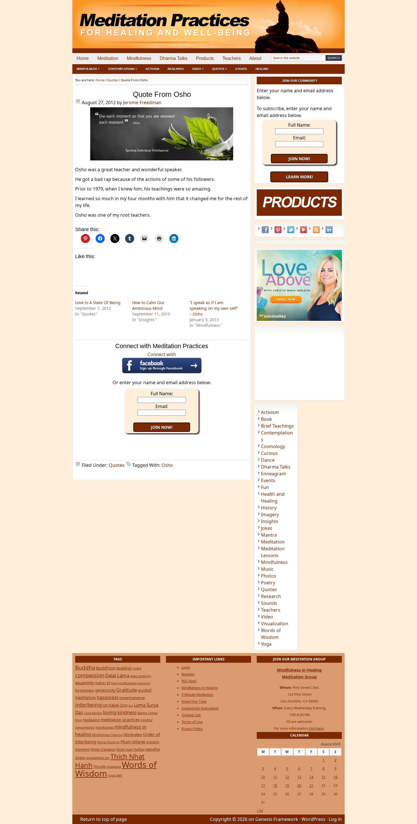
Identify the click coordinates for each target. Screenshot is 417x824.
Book (266, 419)
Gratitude (126, 690)
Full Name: (162, 393)
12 (287, 777)
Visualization (274, 623)
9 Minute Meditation (197, 694)
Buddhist (124, 668)
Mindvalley (133, 734)
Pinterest (278, 229)
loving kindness (120, 712)
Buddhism (106, 668)
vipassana (113, 766)
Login (186, 667)
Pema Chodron (108, 742)
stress (80, 757)
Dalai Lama (117, 675)
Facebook (265, 229)
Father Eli (102, 683)
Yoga (266, 644)
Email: (161, 406)
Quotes (117, 465)
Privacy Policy (192, 728)
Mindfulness (139, 58)
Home (83, 58)
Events (241, 68)
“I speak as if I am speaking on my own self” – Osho (213, 308)
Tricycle (99, 766)
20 (299, 785)
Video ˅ (198, 68)
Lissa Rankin (93, 713)
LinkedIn (329, 229)
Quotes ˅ (219, 68)
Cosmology (273, 446)
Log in (335, 819)
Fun (265, 487)
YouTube (303, 229)
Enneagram (273, 473)
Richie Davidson (103, 749)
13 (299, 777)
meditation (91, 720)
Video (267, 617)
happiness (107, 697)
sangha (153, 749)
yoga (111, 775)
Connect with (162, 354)
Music (267, 569)
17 (263, 785)
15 (323, 777)
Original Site (191, 715)
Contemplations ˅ (122, 68)
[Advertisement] (321, 19)
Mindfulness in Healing (200, 687)
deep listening (140, 676)
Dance (268, 460)
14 (311, 777)
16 (336, 777)
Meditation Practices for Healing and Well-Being (137, 19)
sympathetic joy (97, 758)
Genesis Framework (276, 819)
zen (119, 775)
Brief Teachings (277, 426)
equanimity (84, 682)
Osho (167, 465)
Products (205, 58)
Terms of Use (192, 722)
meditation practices (120, 719)
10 (263, 777)
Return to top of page (103, 819)
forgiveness (84, 690)
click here (316, 728)
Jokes (266, 528)
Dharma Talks (174, 58)
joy (131, 705)
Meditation (107, 58)
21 (311, 785)
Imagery (270, 514)
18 (275, 785)
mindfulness (105, 727)
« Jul (260, 810)
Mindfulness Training (107, 735)
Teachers (231, 58)
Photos (268, 576)
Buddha (85, 667)
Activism (152, 68)
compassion (89, 675)
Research (176, 68)
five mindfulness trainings (130, 683)
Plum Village (133, 741)
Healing (262, 68)
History (269, 508)
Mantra (269, 535)
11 (275, 777)
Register (188, 674)
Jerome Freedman (142, 102)
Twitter (290, 229)
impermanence (132, 697)
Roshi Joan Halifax (131, 749)
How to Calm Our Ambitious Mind (148, 305)
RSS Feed (316, 229)
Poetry (268, 583)
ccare (137, 668)
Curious (269, 453)
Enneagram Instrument (200, 708)
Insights (269, 521)
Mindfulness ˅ (88, 68)
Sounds (269, 603)
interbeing (88, 704)
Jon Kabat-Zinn (115, 705)
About (255, 58)
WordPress (313, 819)
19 (287, 785)
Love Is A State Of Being (98, 302)
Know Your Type (194, 701)
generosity (105, 690)
